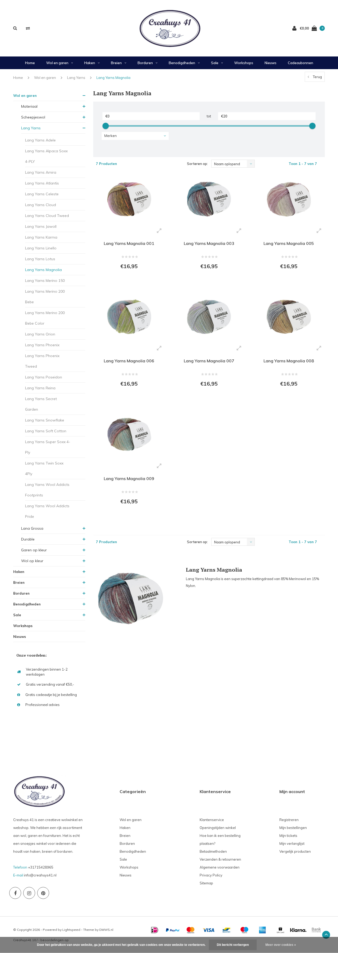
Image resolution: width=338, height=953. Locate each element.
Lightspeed (71, 930)
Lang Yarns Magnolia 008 (289, 360)
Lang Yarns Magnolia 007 (209, 360)
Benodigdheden (182, 63)
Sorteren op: (197, 164)
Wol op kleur (32, 560)
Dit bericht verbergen (233, 945)
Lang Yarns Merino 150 (45, 280)
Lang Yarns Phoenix (42, 345)
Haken (89, 63)
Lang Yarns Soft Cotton (45, 431)
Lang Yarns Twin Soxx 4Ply (44, 468)
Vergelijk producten (295, 851)
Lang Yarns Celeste (42, 194)
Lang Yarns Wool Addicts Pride (47, 511)
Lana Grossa (32, 528)
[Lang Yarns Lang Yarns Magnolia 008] (289, 317)
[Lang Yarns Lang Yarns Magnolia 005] (289, 199)
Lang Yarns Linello (41, 248)
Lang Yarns (76, 77)
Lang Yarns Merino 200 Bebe (45, 296)
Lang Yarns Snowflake (44, 420)
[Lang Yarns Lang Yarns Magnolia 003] (209, 199)
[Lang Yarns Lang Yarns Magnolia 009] (129, 434)
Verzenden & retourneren (220, 859)
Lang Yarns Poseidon (43, 377)
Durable (28, 539)
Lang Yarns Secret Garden (41, 404)
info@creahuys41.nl (40, 875)
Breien (116, 63)
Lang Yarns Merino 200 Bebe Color (45, 318)
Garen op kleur (34, 550)
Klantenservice (212, 820)
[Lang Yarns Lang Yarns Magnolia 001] (129, 199)
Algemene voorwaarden (220, 867)
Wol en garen (57, 63)
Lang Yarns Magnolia (113, 77)
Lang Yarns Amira (40, 172)
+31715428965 (40, 867)
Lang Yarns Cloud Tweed (47, 215)
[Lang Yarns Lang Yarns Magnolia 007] (209, 317)
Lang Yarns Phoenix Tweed (42, 361)
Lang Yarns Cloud (40, 204)
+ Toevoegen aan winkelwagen (128, 280)
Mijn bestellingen (293, 828)
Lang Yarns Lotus (40, 259)
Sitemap (206, 883)
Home (30, 63)
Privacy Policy (211, 875)
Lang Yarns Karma (41, 237)
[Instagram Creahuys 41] (29, 893)
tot (209, 116)
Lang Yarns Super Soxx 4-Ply (47, 447)
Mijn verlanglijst (291, 843)
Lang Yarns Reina (40, 388)
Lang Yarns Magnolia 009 (129, 478)
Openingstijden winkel (218, 828)
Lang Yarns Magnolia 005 (289, 243)
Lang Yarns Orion (40, 334)
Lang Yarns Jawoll (41, 226)
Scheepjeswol (33, 117)
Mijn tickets (288, 835)
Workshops (243, 63)
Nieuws (270, 63)
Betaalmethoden (213, 851)
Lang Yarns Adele (40, 140)
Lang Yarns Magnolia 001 (129, 243)
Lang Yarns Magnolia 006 (129, 360)
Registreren (289, 820)
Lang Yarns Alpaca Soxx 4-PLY (46, 156)
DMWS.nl (106, 930)
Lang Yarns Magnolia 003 (209, 243)
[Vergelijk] (28, 28)
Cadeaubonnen (300, 63)
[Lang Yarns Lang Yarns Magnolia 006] (129, 317)
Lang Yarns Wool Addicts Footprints (47, 489)
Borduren (145, 63)
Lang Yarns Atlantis (42, 183)
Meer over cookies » (280, 945)
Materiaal (29, 106)
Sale (214, 63)
